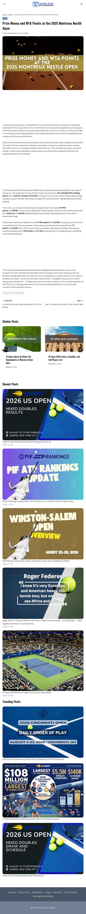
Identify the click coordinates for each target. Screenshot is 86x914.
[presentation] (22, 339)
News (5, 18)
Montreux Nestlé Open (15, 125)
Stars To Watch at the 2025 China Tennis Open (64, 303)
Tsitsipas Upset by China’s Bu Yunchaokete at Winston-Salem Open (19, 359)
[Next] (80, 349)
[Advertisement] (43, 108)
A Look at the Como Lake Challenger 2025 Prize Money (22, 304)
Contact (48, 892)
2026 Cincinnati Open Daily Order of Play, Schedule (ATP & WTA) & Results (33, 759)
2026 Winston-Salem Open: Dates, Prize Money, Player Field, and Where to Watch (36, 561)
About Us (12, 892)
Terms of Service (71, 892)
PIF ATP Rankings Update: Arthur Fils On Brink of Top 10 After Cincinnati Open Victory (38, 501)
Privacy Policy (23, 892)
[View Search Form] (81, 4)
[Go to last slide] (6, 349)
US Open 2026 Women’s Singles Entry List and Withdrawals (27, 692)
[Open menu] (4, 4)
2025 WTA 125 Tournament (13, 293)
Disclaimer (57, 892)
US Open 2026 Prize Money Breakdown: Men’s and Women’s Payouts (31, 819)
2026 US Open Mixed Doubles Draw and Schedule (23, 875)
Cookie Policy (37, 892)
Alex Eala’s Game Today (43, 896)
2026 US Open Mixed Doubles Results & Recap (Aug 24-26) (27, 442)
